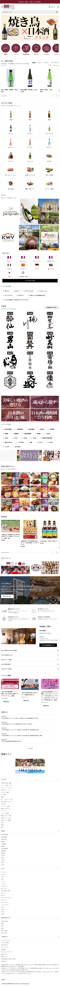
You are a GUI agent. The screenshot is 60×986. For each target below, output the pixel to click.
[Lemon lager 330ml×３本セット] (49, 529)
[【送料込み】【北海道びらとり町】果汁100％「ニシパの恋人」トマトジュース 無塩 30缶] (10, 526)
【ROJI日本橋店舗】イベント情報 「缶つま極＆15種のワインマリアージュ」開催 (10, 694)
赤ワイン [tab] (40, 62)
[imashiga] (30, 766)
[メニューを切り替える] (2, 7)
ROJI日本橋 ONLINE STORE (11, 983)
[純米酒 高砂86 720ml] (49, 78)
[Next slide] (35, 40)
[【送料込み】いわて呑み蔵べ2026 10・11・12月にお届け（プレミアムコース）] (30, 529)
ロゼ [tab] (50, 65)
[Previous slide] (25, 40)
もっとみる (30, 748)
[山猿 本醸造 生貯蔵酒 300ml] (10, 78)
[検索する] (57, 12)
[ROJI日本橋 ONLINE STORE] (30, 211)
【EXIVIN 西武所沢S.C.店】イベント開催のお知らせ (29, 694)
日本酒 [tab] (33, 62)
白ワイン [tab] (46, 62)
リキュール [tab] (56, 65)
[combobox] (30, 12)
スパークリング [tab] (55, 62)
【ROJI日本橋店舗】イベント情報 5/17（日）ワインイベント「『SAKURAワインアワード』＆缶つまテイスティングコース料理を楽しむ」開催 (50, 696)
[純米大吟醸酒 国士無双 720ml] (30, 78)
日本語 (2, 979)
